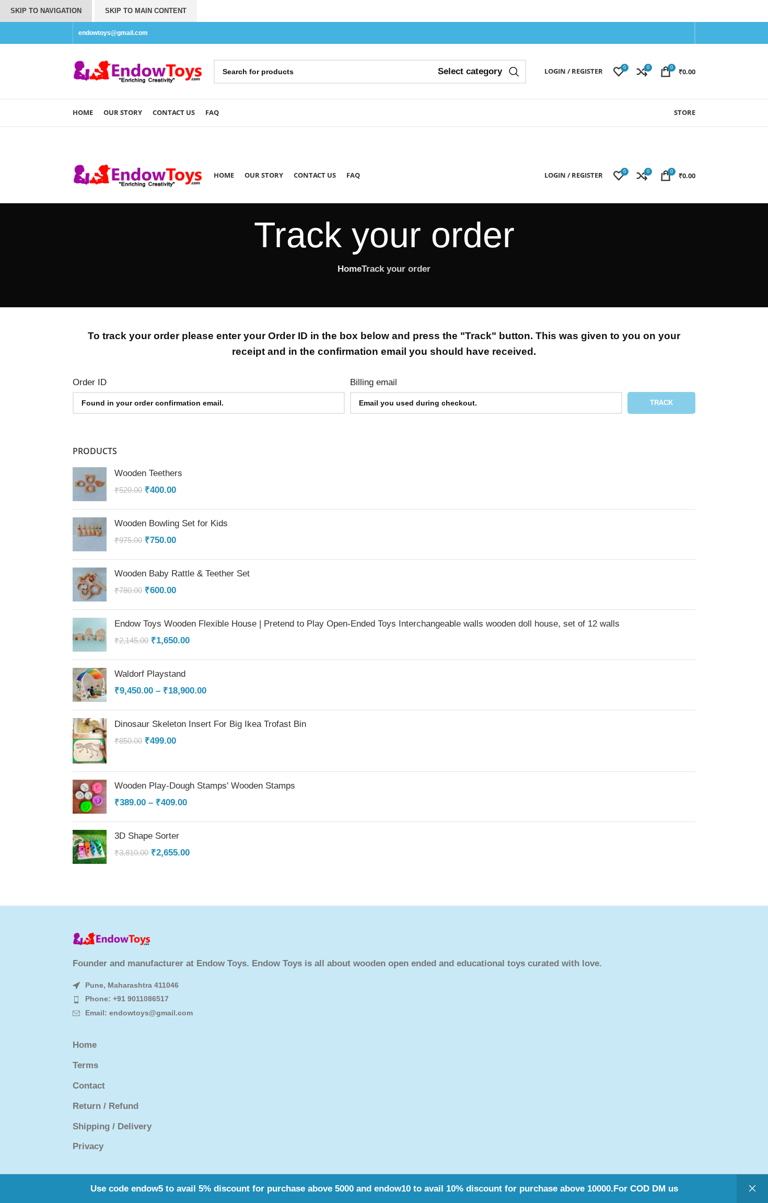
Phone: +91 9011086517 (127, 998)
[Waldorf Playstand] (90, 685)
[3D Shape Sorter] (90, 847)
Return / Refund (105, 1106)
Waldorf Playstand (149, 674)
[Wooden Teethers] (90, 484)
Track (661, 403)
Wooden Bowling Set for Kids (171, 523)
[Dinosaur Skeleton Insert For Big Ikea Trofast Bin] (90, 741)
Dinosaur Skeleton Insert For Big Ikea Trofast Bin (210, 724)
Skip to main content (146, 11)
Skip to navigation (46, 11)
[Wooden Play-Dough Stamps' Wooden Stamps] (90, 797)
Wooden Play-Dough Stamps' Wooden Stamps (204, 786)
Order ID (90, 382)
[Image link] (112, 939)
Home (350, 269)
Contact (89, 1086)
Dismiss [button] (752, 1188)
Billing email (373, 382)
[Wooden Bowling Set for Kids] (90, 534)
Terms (85, 1065)
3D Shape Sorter (146, 836)
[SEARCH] (514, 72)
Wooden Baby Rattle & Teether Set (182, 574)
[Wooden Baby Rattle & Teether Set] (90, 585)
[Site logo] (138, 71)
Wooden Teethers (148, 473)
